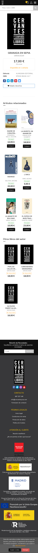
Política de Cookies (19, 423)
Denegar (25, 550)
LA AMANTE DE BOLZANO (11, 217)
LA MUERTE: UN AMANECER (27, 132)
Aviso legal (19, 413)
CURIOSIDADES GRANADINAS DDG (27, 268)
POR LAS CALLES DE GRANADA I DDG (11, 268)
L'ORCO (27, 175)
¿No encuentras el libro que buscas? (19, 437)
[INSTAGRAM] (20, 387)
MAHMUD (11, 177)
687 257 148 (19, 396)
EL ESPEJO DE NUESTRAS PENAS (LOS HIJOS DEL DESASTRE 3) (27, 217)
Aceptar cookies (14, 550)
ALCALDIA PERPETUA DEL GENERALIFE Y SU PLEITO (11, 307)
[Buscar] (35, 7)
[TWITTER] (17, 387)
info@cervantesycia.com (19, 400)
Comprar (11, 146)
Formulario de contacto (19, 403)
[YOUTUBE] (24, 387)
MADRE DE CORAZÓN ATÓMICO (11, 132)
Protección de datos (19, 420)
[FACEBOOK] (13, 387)
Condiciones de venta (19, 417)
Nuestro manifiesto (19, 434)
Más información (20, 546)
